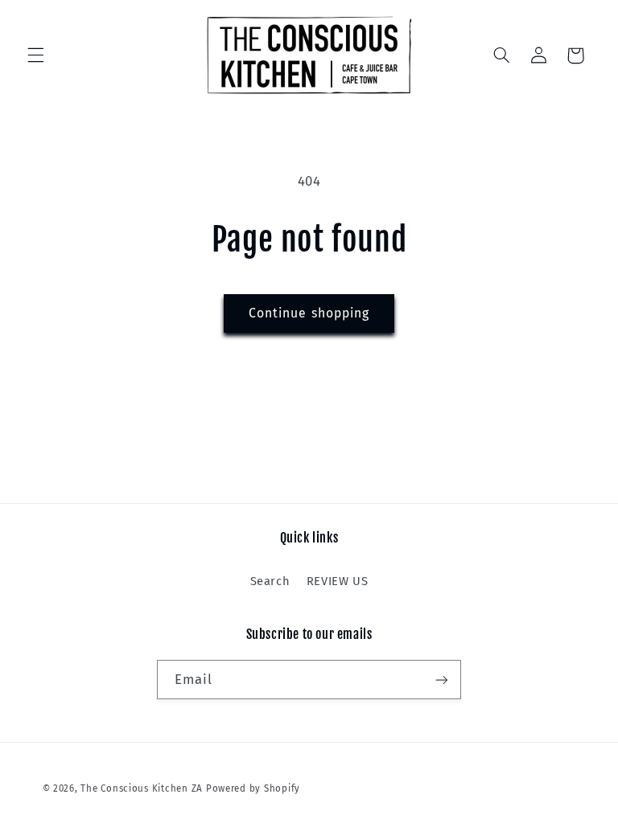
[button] (35, 55)
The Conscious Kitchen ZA (141, 788)
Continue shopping (309, 313)
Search (270, 581)
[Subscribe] (441, 679)
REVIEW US (338, 581)
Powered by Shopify (253, 788)
